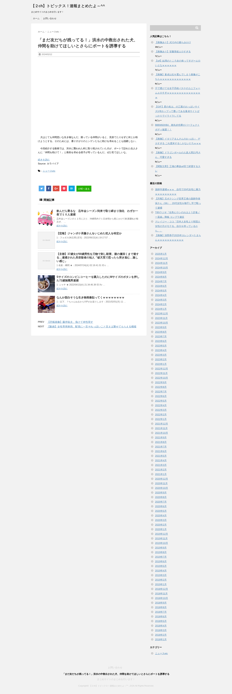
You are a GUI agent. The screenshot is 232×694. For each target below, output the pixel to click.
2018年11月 (161, 593)
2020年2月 (161, 524)
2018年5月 (161, 621)
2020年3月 (161, 520)
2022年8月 (161, 387)
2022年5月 (161, 400)
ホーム (36, 18)
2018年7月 (161, 612)
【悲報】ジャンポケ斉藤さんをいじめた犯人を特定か (89, 233)
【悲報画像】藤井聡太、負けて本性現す (70, 321)
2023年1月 (161, 364)
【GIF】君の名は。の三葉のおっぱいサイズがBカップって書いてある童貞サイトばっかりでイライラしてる (177, 111)
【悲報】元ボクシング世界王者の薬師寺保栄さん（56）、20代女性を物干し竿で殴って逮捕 (178, 203)
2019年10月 (161, 543)
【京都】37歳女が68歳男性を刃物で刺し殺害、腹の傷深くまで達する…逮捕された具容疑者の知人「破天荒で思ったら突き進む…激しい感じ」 (98, 257)
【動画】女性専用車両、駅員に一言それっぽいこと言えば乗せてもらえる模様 (91, 326)
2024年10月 (161, 267)
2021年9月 (161, 437)
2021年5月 (161, 455)
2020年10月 (161, 488)
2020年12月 (161, 478)
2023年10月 (161, 322)
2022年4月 (161, 405)
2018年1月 (161, 639)
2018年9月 (161, 602)
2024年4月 (161, 295)
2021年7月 (161, 446)
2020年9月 (161, 492)
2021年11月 (161, 428)
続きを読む (44, 159)
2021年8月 (161, 442)
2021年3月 (161, 465)
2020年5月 (161, 511)
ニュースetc (49, 171)
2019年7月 (161, 556)
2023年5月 (161, 345)
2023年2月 (161, 359)
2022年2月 (161, 414)
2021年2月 (161, 469)
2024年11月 (161, 263)
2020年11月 (161, 483)
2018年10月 (161, 598)
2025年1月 (161, 253)
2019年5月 (161, 566)
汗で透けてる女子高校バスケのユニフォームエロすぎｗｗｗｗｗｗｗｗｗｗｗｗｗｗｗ (177, 93)
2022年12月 (161, 368)
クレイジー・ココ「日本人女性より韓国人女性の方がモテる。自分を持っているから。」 (177, 226)
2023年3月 (161, 354)
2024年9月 (161, 272)
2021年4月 (161, 460)
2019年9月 (161, 547)
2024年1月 (161, 309)
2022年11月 (161, 373)
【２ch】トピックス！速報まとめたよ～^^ (68, 6)
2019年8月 (161, 552)
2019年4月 (161, 570)
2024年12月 (161, 258)
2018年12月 (161, 589)
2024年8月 (161, 276)
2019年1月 (161, 584)
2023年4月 (161, 350)
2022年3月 (161, 410)
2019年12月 (161, 533)
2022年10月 (161, 377)
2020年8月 (161, 497)
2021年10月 (161, 432)
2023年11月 (161, 318)
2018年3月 (161, 630)
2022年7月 (161, 391)
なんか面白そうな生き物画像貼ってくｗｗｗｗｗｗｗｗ (90, 297)
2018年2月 (161, 634)
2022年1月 (161, 419)
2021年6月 (161, 451)
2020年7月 (161, 501)
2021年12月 (161, 423)
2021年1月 (161, 474)
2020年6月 (161, 506)
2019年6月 (161, 561)
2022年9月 (161, 382)
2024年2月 (161, 304)
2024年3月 (161, 299)
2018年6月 (161, 616)
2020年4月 (161, 515)
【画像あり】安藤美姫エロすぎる (173, 51)
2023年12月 (161, 313)
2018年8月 (161, 607)
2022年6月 (161, 396)
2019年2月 (161, 579)
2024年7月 (161, 281)
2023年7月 (161, 336)
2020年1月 (161, 529)
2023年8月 (161, 332)
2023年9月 (161, 327)
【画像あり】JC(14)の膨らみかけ (173, 42)
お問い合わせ (49, 18)
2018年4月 (161, 625)
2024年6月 (161, 286)
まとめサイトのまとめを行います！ (116, 679)
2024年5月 (161, 290)
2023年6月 (161, 341)
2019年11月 (161, 538)
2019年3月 (161, 575)
